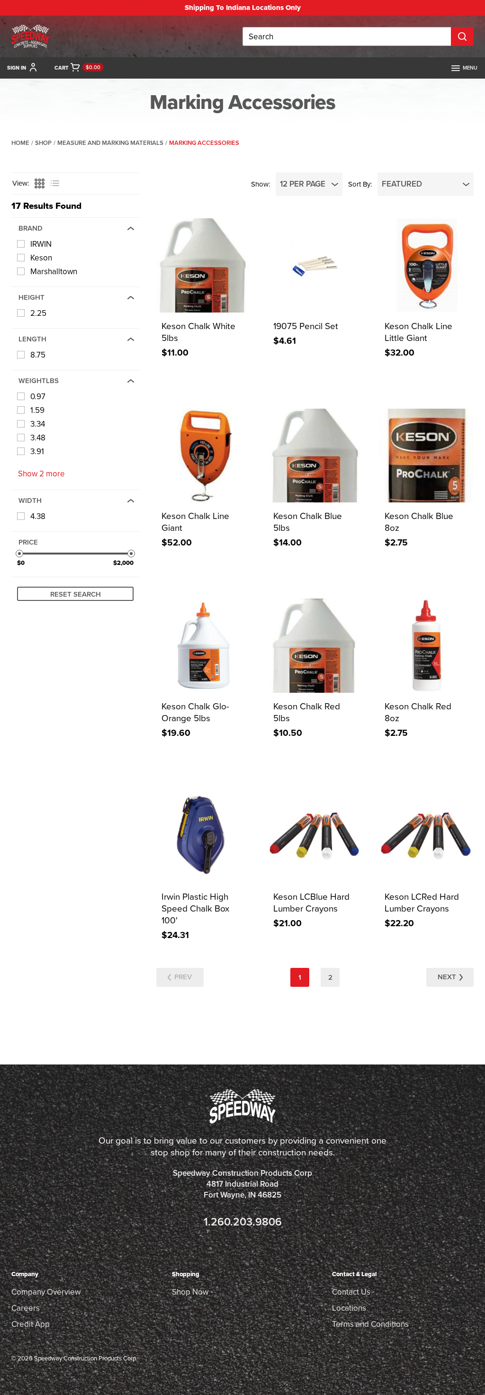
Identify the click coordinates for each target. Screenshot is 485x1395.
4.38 (37, 516)
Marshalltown (53, 271)
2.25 (38, 313)
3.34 (37, 424)
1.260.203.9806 (243, 1222)
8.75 (37, 354)
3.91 (37, 451)
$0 (21, 562)
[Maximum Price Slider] (131, 553)
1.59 (37, 410)
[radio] (38, 184)
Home (20, 142)
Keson (41, 257)
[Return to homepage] (30, 36)
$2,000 (123, 562)
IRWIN (41, 244)
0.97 (37, 396)
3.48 (37, 437)
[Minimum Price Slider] (19, 553)
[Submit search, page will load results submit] (462, 36)
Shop (43, 142)
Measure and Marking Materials (110, 142)
